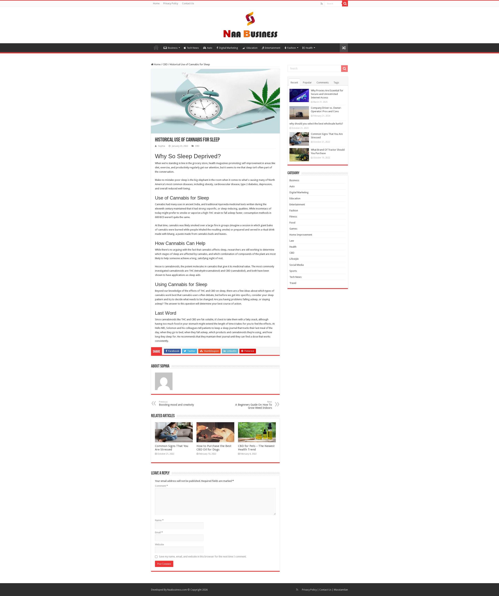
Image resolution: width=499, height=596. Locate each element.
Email (159, 532)
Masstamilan (341, 589)
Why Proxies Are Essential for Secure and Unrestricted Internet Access (327, 94)
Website (159, 544)
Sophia (161, 146)
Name (159, 520)
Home (156, 3)
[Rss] (321, 3)
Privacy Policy (170, 3)
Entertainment (272, 47)
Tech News (193, 47)
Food (292, 222)
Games (293, 228)
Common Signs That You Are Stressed (171, 447)
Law (291, 240)
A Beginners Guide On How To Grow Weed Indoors (253, 405)
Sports (293, 270)
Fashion (291, 47)
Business (173, 47)
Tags (336, 82)
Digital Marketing (228, 47)
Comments (323, 82)
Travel (292, 283)
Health (309, 47)
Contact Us (188, 3)
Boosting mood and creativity (176, 403)
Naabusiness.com (177, 589)
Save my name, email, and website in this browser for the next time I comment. (202, 556)
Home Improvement (300, 234)
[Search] (345, 3)
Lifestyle (294, 258)
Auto (209, 47)
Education (252, 47)
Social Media (296, 264)
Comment (161, 485)
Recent (294, 82)
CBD (165, 64)
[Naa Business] (249, 24)
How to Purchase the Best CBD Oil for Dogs (213, 447)
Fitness (293, 216)
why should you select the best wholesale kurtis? (316, 123)
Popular (307, 82)
